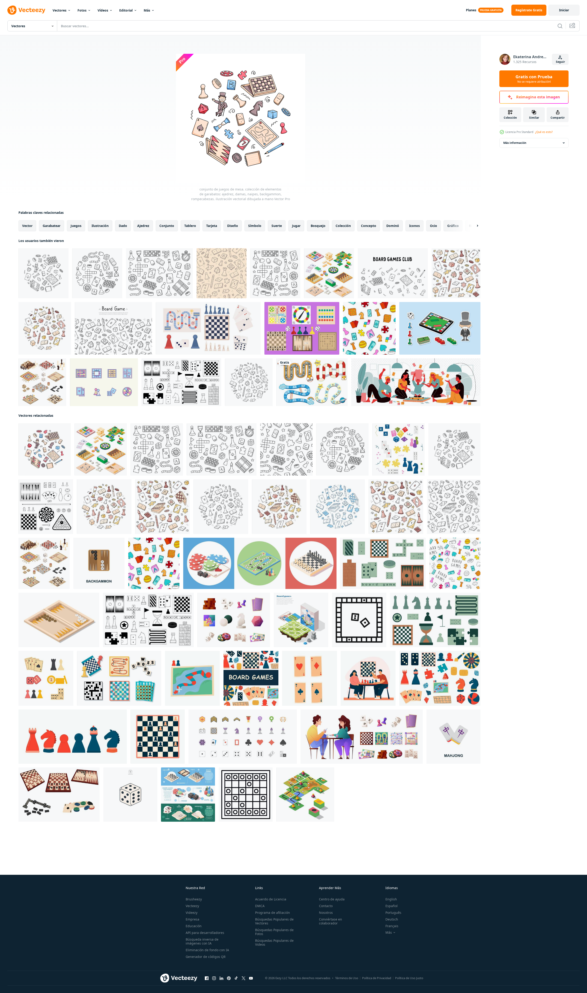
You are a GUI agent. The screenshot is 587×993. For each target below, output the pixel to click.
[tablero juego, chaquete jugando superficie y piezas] (58, 620)
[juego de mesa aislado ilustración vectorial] (119, 678)
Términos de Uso (346, 978)
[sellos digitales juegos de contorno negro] (45, 506)
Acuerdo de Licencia (270, 899)
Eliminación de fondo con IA (207, 950)
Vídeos (103, 10)
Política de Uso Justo (409, 978)
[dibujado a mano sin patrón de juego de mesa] (222, 273)
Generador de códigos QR (206, 956)
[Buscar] (560, 26)
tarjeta (211, 225)
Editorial (126, 10)
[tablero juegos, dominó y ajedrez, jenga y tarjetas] (329, 273)
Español (391, 906)
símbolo (254, 225)
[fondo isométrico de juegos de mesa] (301, 620)
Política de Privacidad (376, 978)
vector (27, 225)
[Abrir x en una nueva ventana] (243, 978)
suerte (276, 225)
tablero (190, 225)
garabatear (51, 225)
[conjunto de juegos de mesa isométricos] (42, 382)
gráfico (453, 225)
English (391, 899)
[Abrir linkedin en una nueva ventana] (221, 978)
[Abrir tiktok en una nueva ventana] (236, 978)
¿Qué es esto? (544, 132)
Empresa (192, 919)
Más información (514, 143)
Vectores (59, 10)
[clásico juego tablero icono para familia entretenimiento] (359, 620)
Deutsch (391, 919)
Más (147, 10)
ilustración (100, 225)
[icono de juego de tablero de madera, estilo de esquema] (246, 794)
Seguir (560, 62)
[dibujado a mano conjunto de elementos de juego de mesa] (456, 273)
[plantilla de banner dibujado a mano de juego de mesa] (113, 328)
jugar (296, 225)
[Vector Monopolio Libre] (439, 328)
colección (343, 225)
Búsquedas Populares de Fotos (274, 932)
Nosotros (326, 912)
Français (391, 926)
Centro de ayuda (332, 899)
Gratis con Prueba (533, 79)
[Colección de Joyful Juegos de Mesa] (301, 328)
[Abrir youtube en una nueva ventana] (251, 978)
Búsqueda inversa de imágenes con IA (202, 941)
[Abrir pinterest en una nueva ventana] (229, 978)
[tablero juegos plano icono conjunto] (242, 736)
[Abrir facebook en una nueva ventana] (207, 978)
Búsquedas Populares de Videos (274, 942)
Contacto (326, 906)
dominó (392, 225)
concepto (368, 225)
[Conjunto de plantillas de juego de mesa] (312, 382)
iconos (414, 225)
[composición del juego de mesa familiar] (415, 382)
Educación (194, 926)
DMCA (260, 906)
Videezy (191, 912)
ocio (433, 225)
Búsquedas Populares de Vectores (274, 921)
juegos (76, 225)
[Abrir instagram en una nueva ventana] (214, 978)
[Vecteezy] (26, 10)
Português (393, 912)
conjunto (166, 225)
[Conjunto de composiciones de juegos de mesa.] (260, 563)
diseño (232, 225)
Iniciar (564, 10)
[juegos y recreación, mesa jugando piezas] (305, 794)
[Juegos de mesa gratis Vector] (104, 382)
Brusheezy (194, 899)
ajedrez (143, 225)
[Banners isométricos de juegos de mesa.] (188, 794)
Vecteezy (192, 906)
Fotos (81, 10)
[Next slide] (473, 225)
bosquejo (318, 225)
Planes (471, 10)
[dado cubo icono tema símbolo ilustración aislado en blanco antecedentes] (130, 794)
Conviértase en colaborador (330, 921)
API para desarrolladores (205, 932)
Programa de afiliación (272, 912)
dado (123, 225)
